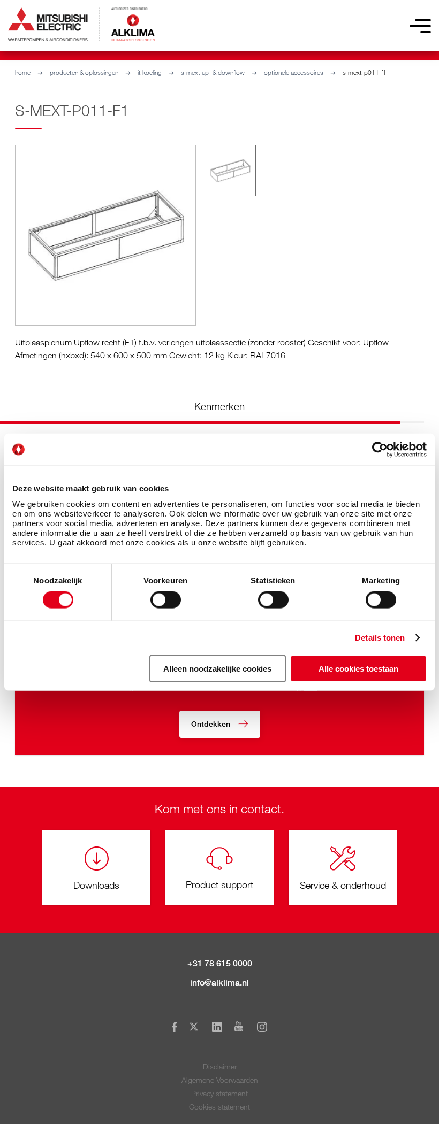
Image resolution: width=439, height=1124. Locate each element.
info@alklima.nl (219, 982)
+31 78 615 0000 (219, 963)
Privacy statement (219, 1093)
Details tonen (380, 637)
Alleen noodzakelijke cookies (217, 668)
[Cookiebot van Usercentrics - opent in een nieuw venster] (380, 450)
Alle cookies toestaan (358, 668)
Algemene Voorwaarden (219, 1079)
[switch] (165, 600)
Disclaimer (220, 1066)
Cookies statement (219, 1106)
